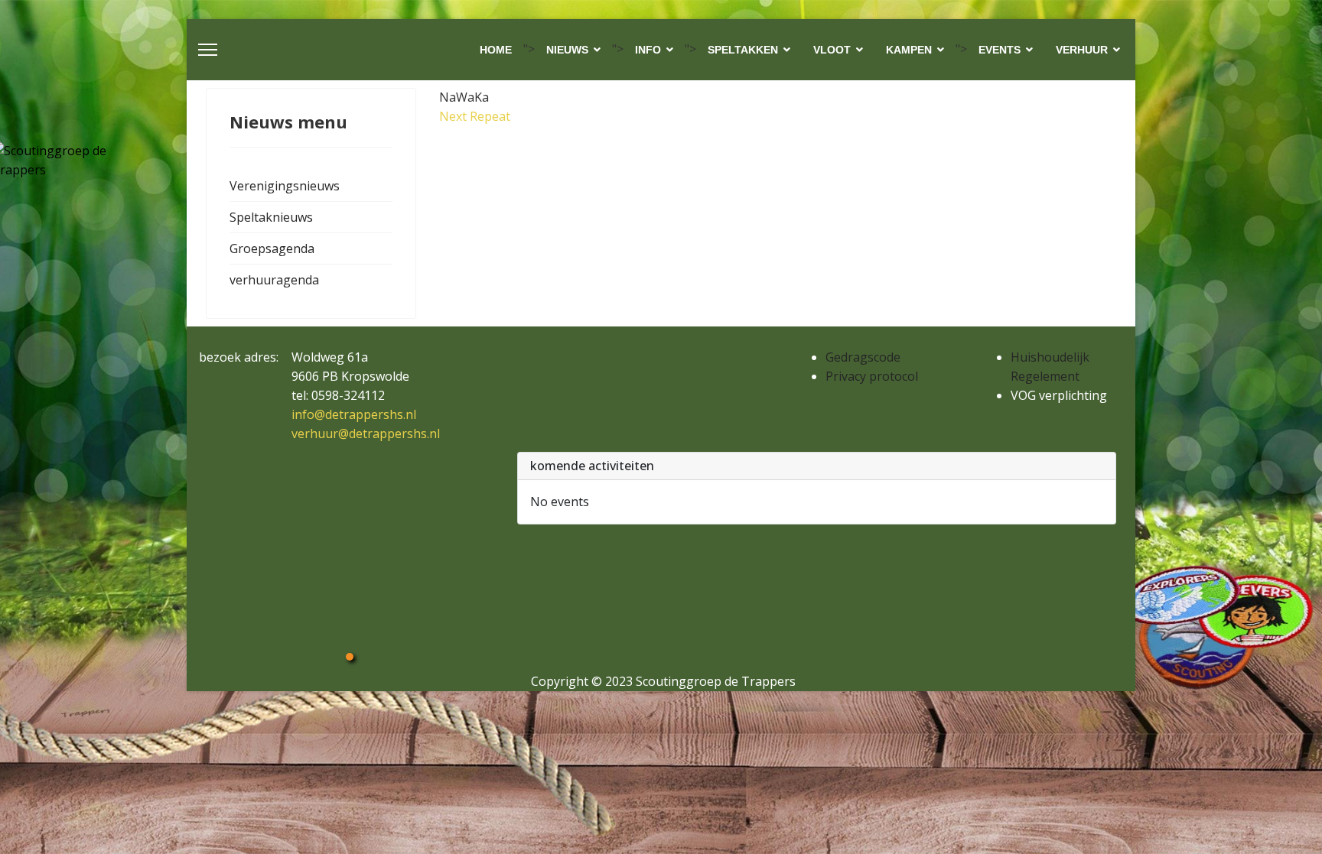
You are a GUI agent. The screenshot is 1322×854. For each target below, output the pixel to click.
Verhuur (1082, 50)
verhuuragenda (274, 279)
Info (648, 50)
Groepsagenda (272, 248)
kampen (909, 50)
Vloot (832, 50)
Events (999, 50)
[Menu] (207, 49)
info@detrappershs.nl (353, 414)
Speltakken (743, 50)
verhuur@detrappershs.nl (365, 433)
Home (496, 50)
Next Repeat (474, 116)
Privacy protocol (871, 376)
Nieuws (567, 50)
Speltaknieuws (271, 217)
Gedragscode (862, 357)
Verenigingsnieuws (285, 185)
